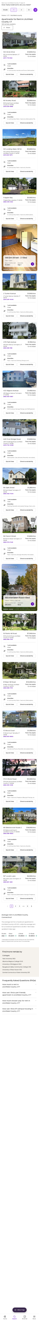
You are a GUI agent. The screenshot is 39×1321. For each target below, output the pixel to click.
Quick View (10, 74)
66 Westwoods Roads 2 (12, 827)
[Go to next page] (31, 906)
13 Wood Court (9, 730)
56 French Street (9, 536)
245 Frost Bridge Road (12, 439)
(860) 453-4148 (8, 785)
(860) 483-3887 (8, 396)
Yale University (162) (8, 958)
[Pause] (34, 226)
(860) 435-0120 (8, 202)
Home (4, 15)
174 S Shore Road (9, 779)
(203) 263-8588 (8, 106)
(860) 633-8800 (8, 736)
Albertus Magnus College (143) (12, 961)
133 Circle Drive (9, 52)
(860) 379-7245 (8, 542)
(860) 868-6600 (8, 833)
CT (8, 15)
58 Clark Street (8, 487)
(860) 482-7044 (8, 493)
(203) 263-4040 (8, 299)
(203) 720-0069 (8, 445)
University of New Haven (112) (12, 969)
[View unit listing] (32, 264)
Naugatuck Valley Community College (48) (16, 967)
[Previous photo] (4, 40)
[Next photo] (34, 40)
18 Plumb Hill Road (10, 633)
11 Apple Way (8, 197)
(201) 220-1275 (7, 155)
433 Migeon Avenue (10, 390)
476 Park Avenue (9, 342)
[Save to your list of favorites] (33, 36)
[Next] (35, 10)
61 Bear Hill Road (9, 682)
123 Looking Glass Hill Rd (12, 149)
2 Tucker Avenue (9, 293)
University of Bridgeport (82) (11, 964)
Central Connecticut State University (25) (16, 972)
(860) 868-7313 (8, 639)
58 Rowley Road (9, 100)
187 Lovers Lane (9, 876)
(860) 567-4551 (7, 882)
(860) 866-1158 (7, 348)
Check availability (26, 74)
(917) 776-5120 (7, 58)
